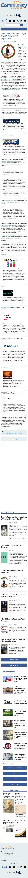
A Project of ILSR (11, 15)
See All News (14, 665)
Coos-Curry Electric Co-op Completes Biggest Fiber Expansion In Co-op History (20, 735)
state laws (20, 433)
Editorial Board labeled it (11, 200)
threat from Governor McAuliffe (18, 580)
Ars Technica (4, 367)
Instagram (17, 20)
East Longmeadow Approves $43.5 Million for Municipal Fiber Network (20, 712)
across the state (12, 653)
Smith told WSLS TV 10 (13, 89)
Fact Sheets (14, 784)
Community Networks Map (15, 767)
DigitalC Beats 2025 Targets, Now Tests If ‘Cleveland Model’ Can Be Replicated (20, 756)
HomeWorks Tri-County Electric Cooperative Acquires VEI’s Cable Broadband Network (20, 746)
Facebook (14, 20)
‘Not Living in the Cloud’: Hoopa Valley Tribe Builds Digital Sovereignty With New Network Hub (20, 690)
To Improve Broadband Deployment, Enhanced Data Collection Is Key (8, 822)
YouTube (25, 20)
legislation (9, 433)
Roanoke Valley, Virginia (15, 439)
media (16, 433)
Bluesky (10, 20)
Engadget (3, 286)
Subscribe (3, 860)
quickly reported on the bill (15, 110)
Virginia (8, 439)
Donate (5, 20)
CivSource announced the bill (7, 338)
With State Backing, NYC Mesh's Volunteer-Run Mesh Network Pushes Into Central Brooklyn (20, 723)
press (13, 433)
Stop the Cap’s (4, 392)
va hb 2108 (4, 433)
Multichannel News (5, 307)
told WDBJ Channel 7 (8, 135)
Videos (15, 778)
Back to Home (14, 659)
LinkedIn (21, 20)
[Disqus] (14, 459)
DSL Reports (3, 254)
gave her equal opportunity (11, 235)
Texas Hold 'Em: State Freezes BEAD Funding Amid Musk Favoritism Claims (20, 679)
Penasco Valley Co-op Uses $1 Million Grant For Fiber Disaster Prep (20, 701)
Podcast (15, 773)
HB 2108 (24, 47)
